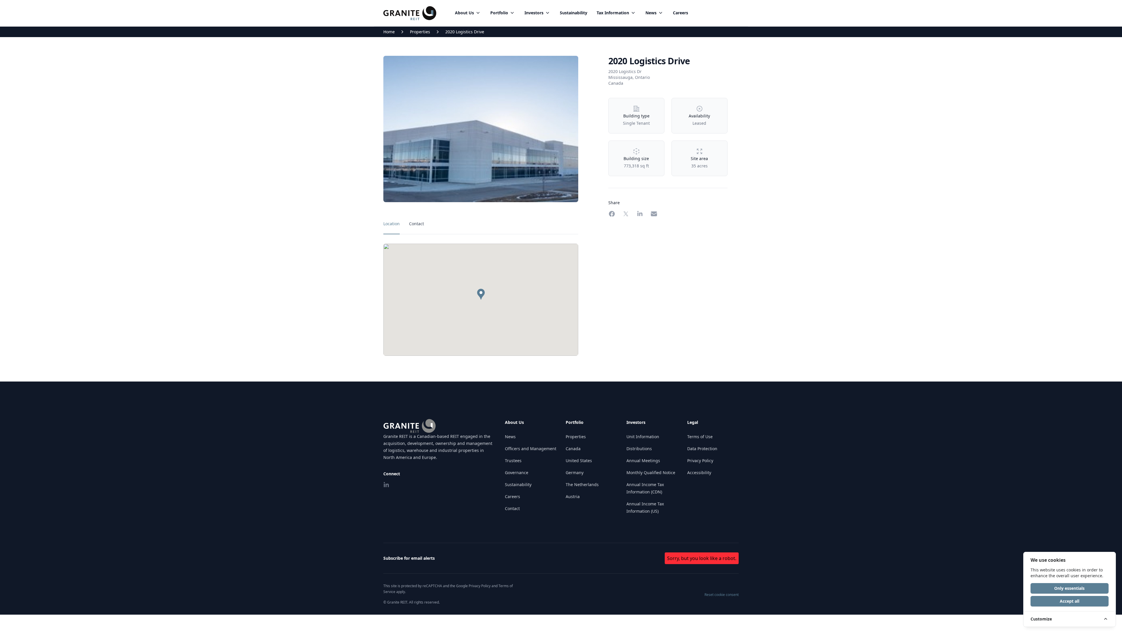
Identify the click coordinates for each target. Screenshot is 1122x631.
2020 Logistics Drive (464, 31)
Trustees (513, 460)
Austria (573, 496)
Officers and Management (530, 448)
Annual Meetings (643, 460)
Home (389, 31)
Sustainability (573, 12)
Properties (420, 31)
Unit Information (642, 436)
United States (579, 460)
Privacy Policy (700, 460)
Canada (573, 448)
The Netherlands (582, 484)
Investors (533, 12)
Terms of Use (700, 436)
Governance (516, 472)
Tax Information (613, 12)
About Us (464, 12)
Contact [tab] (416, 223)
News (651, 12)
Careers (680, 12)
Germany (574, 472)
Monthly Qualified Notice (650, 472)
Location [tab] (391, 223)
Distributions (639, 448)
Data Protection (702, 448)
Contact (512, 508)
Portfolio (499, 12)
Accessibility (699, 472)
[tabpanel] (480, 300)
